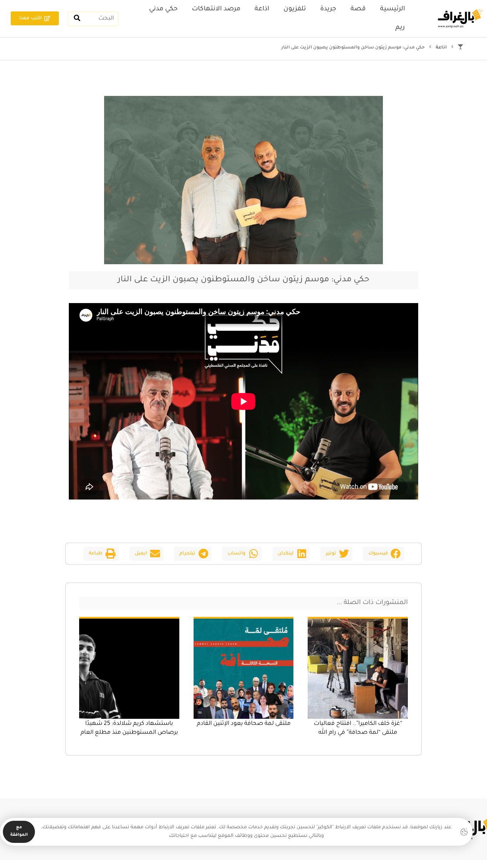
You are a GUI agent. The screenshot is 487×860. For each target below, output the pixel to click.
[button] (383, 554)
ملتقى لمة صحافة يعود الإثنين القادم (244, 724)
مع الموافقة (19, 831)
